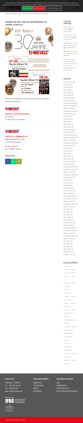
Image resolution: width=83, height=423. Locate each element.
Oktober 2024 (68, 140)
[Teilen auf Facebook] (8, 161)
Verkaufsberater (68, 350)
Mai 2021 (66, 246)
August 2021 (68, 238)
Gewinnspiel (67, 286)
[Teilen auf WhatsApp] (13, 161)
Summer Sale (67, 343)
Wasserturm (67, 357)
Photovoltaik (67, 326)
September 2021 (69, 236)
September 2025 (69, 111)
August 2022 (68, 206)
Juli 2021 (66, 241)
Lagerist (66, 303)
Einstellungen (39, 8)
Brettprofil (73, 269)
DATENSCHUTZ (62, 388)
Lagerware (73, 303)
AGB (58, 383)
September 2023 (69, 175)
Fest (65, 279)
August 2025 (68, 114)
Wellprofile (66, 360)
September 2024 (69, 143)
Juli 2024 (66, 148)
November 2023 (69, 169)
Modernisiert (67, 316)
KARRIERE (37, 391)
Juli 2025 (66, 116)
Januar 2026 (67, 100)
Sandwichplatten (68, 336)
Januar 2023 (67, 193)
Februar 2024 (68, 161)
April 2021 (67, 249)
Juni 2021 (67, 244)
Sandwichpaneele (68, 333)
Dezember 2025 (69, 103)
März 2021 (67, 252)
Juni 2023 (67, 183)
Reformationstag (68, 330)
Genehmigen (27, 8)
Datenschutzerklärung (53, 8)
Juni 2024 (67, 151)
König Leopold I (68, 299)
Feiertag (73, 276)
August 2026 (68, 82)
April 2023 (67, 188)
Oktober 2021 (68, 233)
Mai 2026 (66, 90)
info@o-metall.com (12, 146)
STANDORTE (38, 385)
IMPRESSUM (61, 385)
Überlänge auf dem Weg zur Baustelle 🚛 (70, 45)
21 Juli (66, 266)
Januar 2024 (67, 164)
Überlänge (66, 363)
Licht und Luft (67, 306)
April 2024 (67, 156)
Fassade (66, 276)
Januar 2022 (67, 225)
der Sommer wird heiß (69, 273)
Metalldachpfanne (68, 313)
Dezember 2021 (69, 228)
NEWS (35, 388)
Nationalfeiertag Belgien (70, 320)
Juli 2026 (66, 84)
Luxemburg (73, 310)
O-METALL (67, 323)
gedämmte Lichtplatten (69, 283)
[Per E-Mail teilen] (19, 161)
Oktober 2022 (68, 201)
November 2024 (69, 138)
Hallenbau (66, 289)
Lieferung (66, 310)
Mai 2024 (66, 153)
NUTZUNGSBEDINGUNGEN (67, 391)
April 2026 (67, 92)
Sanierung (66, 340)
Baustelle (66, 269)
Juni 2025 (67, 119)
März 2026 (67, 95)
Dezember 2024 (69, 135)
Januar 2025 (67, 132)
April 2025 (67, 124)
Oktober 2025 (68, 108)
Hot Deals (73, 296)
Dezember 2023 (69, 167)
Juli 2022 (66, 209)
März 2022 (67, 220)
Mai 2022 (66, 215)
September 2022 (69, 204)
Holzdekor (66, 296)
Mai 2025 (66, 122)
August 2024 (68, 145)
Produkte (74, 326)
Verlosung (73, 353)
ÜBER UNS (37, 383)
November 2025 (69, 106)
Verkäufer (66, 353)
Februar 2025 (68, 130)
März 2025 (67, 127)
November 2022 (69, 199)
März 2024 (67, 159)
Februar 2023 (68, 191)
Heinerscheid (67, 293)
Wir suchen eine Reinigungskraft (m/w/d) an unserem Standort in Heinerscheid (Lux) (70, 63)
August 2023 (68, 177)
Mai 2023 (66, 185)
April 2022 (67, 217)
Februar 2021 (68, 254)
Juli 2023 (66, 180)
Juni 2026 (67, 87)
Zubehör (73, 360)
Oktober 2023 (68, 172)
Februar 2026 (68, 98)
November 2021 (69, 230)
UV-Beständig (67, 346)
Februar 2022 (68, 222)
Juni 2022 (67, 212)
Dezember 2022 (69, 196)
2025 (70, 266)
